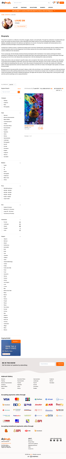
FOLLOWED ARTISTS (45, 88)
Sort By (58, 90)
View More (15, 341)
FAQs (29, 447)
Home (2, 14)
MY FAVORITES (58, 88)
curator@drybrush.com (6, 443)
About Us (30, 440)
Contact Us (30, 448)
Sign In (61, 2)
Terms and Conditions (33, 443)
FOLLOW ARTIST (21, 26)
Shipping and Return (32, 445)
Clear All (19, 88)
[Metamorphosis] (33, 108)
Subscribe (60, 364)
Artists (7, 14)
